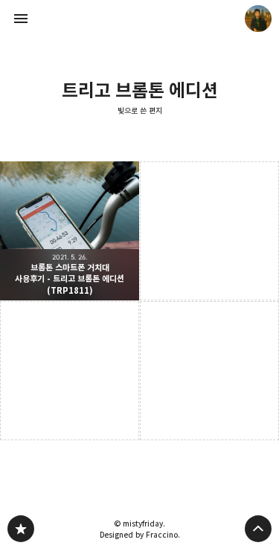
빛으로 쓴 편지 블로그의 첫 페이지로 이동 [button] (140, 18)
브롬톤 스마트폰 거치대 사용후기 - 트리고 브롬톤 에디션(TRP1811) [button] (69, 230)
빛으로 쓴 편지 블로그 (21, 529)
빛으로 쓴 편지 (140, 111)
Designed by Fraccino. (140, 534)
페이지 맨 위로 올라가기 (258, 529)
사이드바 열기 (21, 18)
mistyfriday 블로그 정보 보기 (258, 18)
